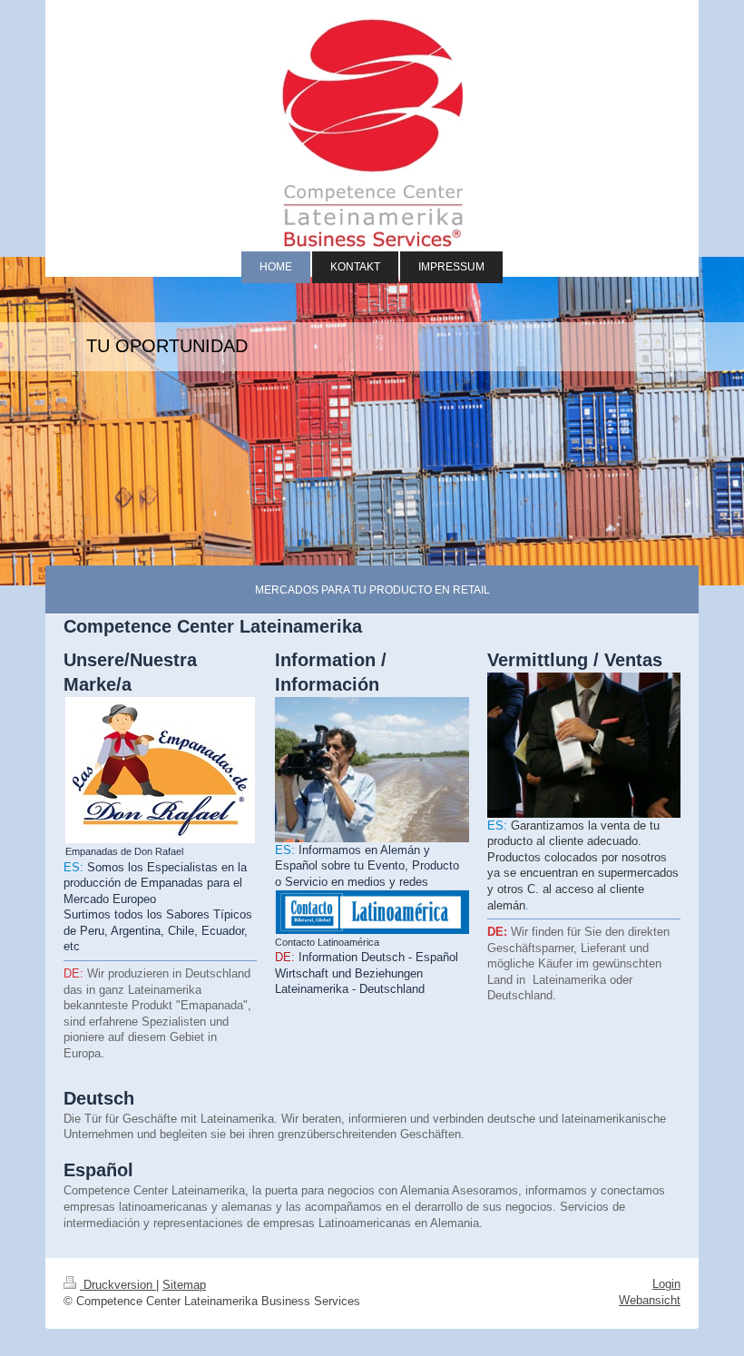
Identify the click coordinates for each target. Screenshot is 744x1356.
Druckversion (118, 1285)
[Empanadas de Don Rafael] (160, 770)
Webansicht (649, 1300)
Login (666, 1284)
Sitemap (184, 1285)
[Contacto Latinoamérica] (371, 911)
